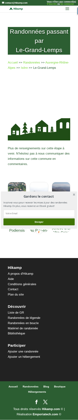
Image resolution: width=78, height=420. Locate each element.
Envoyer (39, 221)
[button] (38, 196)
